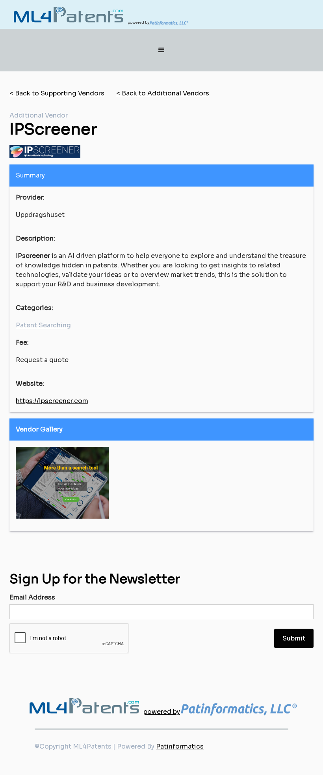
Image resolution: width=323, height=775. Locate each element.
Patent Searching (43, 325)
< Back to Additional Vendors (162, 93)
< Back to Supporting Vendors (56, 93)
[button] (161, 50)
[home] (68, 14)
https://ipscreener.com (52, 401)
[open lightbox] (62, 483)
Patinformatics (180, 746)
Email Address (32, 597)
